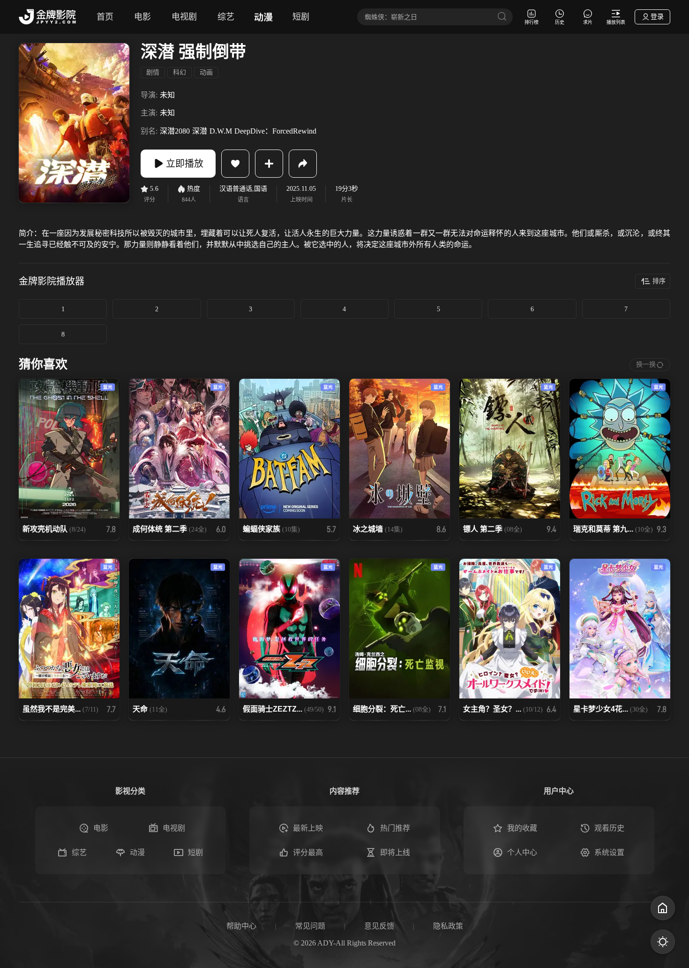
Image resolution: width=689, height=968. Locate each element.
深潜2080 (175, 131)
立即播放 (184, 163)
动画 (206, 72)
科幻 (179, 72)
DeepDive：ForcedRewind (275, 131)
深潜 (199, 131)
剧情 (152, 72)
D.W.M (221, 131)
